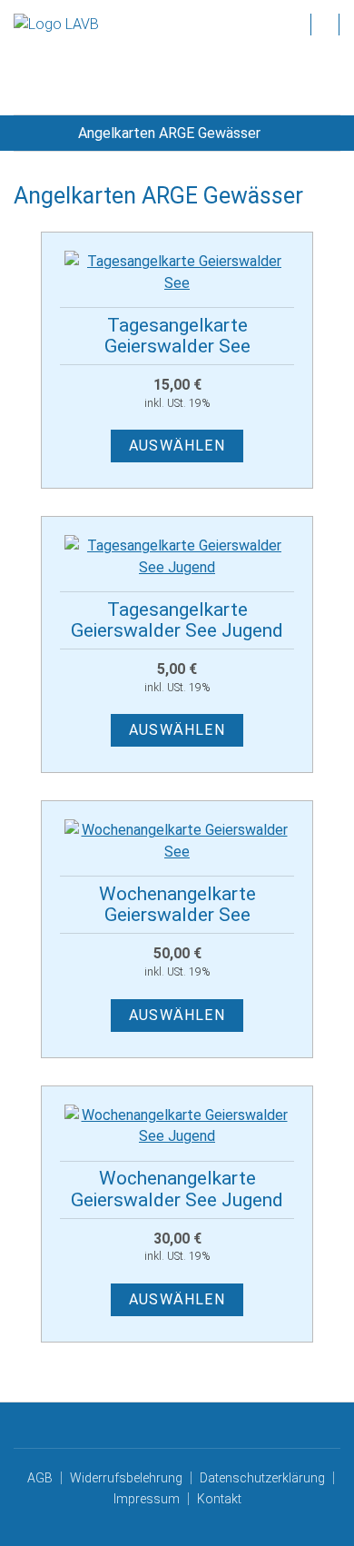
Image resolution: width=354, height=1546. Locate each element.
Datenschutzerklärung (262, 1478)
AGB (40, 1478)
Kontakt (219, 1498)
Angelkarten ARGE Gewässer (169, 133)
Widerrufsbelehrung (126, 1478)
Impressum (146, 1498)
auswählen (177, 445)
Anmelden (324, 23)
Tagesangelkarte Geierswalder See (177, 335)
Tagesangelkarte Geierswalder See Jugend (177, 620)
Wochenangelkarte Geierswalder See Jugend (177, 1189)
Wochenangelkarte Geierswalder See (177, 904)
